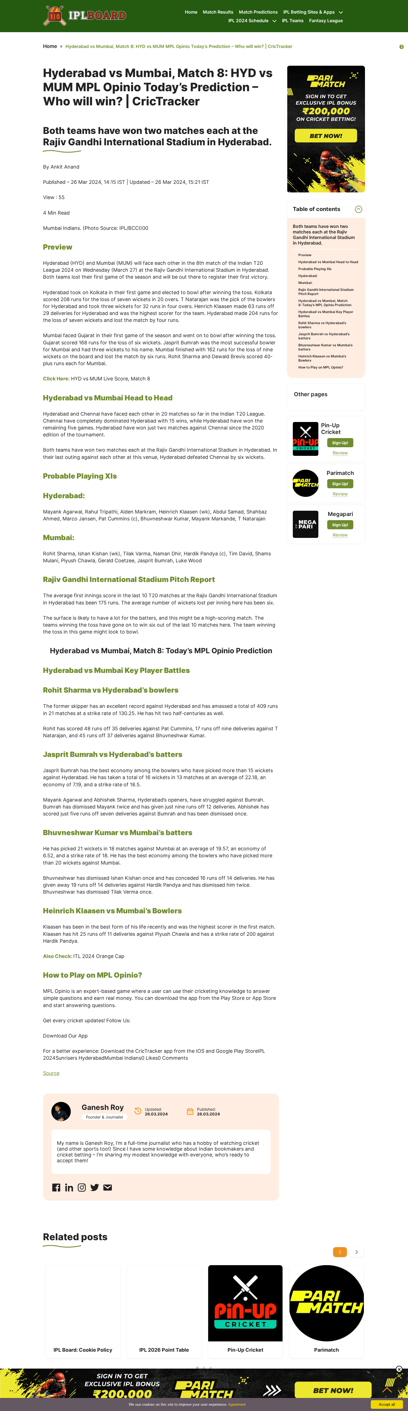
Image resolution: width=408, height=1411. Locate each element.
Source (51, 1073)
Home (191, 12)
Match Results (218, 12)
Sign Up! (340, 442)
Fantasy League (326, 20)
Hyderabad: (308, 276)
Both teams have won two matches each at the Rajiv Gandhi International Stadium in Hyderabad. (324, 234)
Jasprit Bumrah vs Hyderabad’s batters (324, 336)
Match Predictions (258, 12)
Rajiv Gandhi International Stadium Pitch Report (326, 292)
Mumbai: (305, 283)
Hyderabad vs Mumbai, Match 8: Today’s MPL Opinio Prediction (324, 303)
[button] (197, 1368)
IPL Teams (293, 20)
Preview (304, 255)
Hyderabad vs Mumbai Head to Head (328, 262)
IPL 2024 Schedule (248, 20)
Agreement (237, 1404)
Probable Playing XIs (315, 269)
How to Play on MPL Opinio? (320, 367)
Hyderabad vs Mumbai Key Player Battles (325, 314)
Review (340, 453)
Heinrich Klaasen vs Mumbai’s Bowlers (322, 358)
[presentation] (340, 1252)
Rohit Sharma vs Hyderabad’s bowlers (322, 325)
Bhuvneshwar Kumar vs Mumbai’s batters (325, 347)
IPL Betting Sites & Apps (309, 12)
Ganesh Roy (103, 1107)
